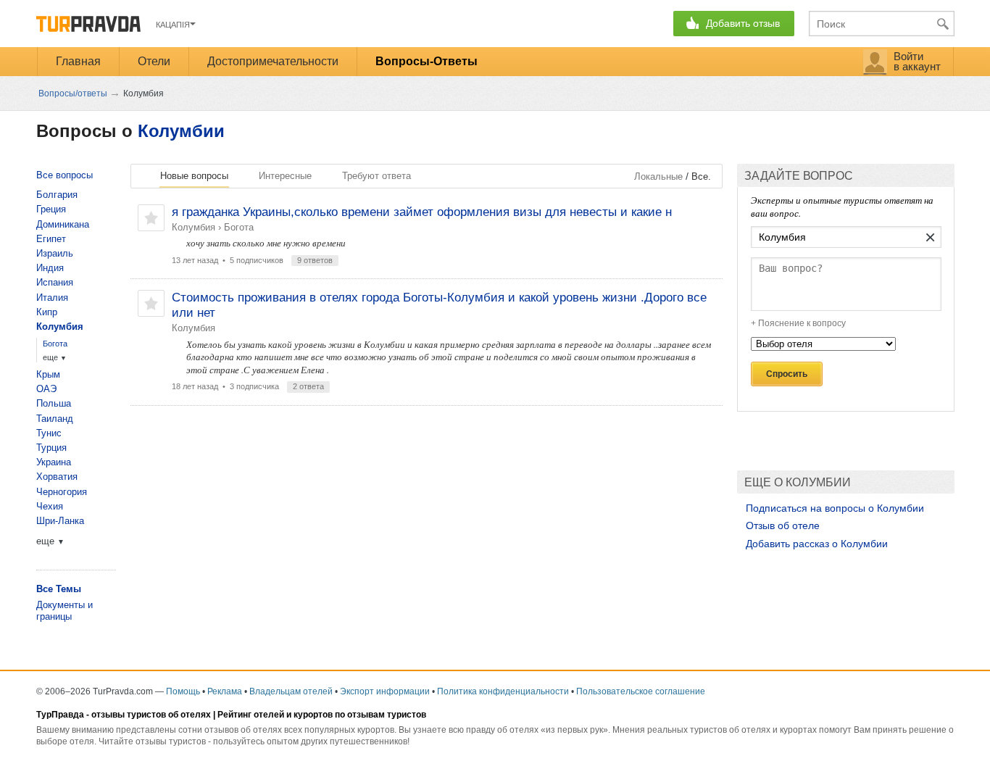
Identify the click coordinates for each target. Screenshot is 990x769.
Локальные (658, 176)
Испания (54, 282)
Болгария (57, 194)
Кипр (46, 312)
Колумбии (181, 131)
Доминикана (62, 224)
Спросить (786, 374)
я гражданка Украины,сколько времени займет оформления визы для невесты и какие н (422, 212)
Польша (53, 403)
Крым (48, 374)
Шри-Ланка (60, 520)
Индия (50, 267)
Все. (701, 176)
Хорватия (57, 476)
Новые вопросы (194, 175)
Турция (51, 447)
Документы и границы (64, 610)
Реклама (224, 691)
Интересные (285, 175)
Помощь (183, 691)
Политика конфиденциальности (503, 691)
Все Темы (58, 588)
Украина (53, 462)
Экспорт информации (385, 691)
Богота (239, 227)
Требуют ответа (376, 175)
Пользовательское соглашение (640, 691)
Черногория (61, 491)
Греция (51, 209)
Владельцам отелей (291, 691)
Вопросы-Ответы (426, 61)
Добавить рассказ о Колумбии (817, 543)
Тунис (49, 433)
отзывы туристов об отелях (151, 715)
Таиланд (54, 418)
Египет (51, 238)
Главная (78, 61)
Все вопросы (64, 175)
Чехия (49, 506)
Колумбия (193, 227)
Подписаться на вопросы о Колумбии (835, 508)
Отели (154, 61)
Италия (52, 297)
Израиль (54, 253)
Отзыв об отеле (783, 525)
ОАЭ (46, 388)
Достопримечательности (272, 61)
